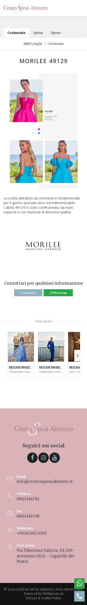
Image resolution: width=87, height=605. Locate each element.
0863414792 (27, 498)
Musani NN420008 (21, 367)
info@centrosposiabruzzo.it (44, 481)
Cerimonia (16, 33)
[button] (7, 133)
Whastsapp (59, 292)
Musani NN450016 (51, 367)
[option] (43, 131)
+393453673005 (31, 533)
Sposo (56, 33)
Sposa (38, 33)
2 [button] (47, 182)
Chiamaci (29, 292)
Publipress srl (52, 594)
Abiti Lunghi (32, 44)
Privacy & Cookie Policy (43, 598)
